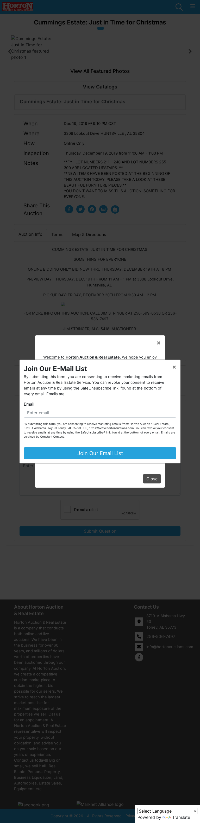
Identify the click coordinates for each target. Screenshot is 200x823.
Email (29, 404)
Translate (181, 817)
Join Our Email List (100, 453)
